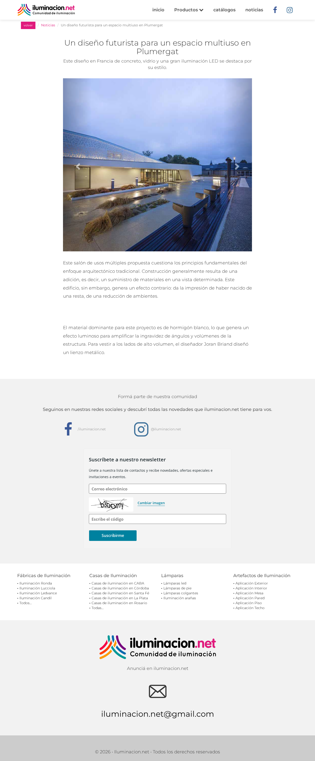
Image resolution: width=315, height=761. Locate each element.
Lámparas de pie (177, 588)
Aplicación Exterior (252, 583)
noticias (254, 10)
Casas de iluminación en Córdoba (120, 588)
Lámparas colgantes (180, 593)
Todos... (25, 603)
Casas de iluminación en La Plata (120, 598)
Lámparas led (174, 583)
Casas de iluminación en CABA (118, 583)
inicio (158, 10)
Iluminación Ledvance (38, 593)
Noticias (48, 25)
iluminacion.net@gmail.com (157, 714)
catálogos (224, 10)
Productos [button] (186, 10)
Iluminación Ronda (35, 583)
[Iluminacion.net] (46, 9)
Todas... (98, 608)
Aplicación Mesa (249, 593)
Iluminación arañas (179, 598)
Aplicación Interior (251, 588)
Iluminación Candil (35, 598)
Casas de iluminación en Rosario (119, 603)
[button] (77, 164)
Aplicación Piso (249, 603)
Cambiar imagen (151, 503)
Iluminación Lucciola (37, 588)
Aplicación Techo (250, 608)
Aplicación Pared (250, 598)
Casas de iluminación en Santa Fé (120, 593)
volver (28, 25)
